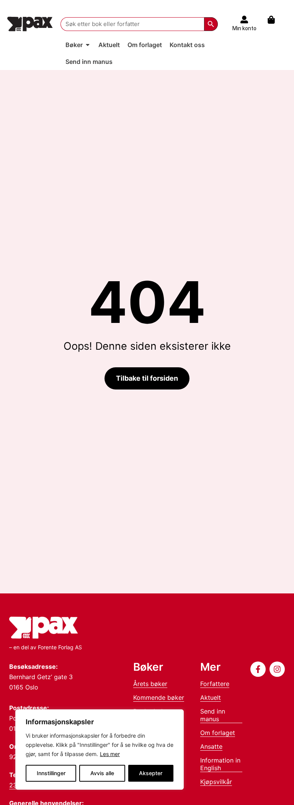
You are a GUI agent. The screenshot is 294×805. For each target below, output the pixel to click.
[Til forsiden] (30, 23)
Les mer (110, 754)
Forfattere (214, 684)
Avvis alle (102, 773)
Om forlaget (217, 733)
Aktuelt (210, 697)
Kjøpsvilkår (216, 781)
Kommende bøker (158, 697)
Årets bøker (150, 684)
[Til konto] (244, 19)
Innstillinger (51, 773)
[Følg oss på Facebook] (258, 669)
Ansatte (211, 746)
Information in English (220, 764)
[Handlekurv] (275, 20)
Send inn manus (212, 715)
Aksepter (150, 773)
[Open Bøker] (88, 44)
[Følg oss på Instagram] (277, 669)
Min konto (244, 28)
